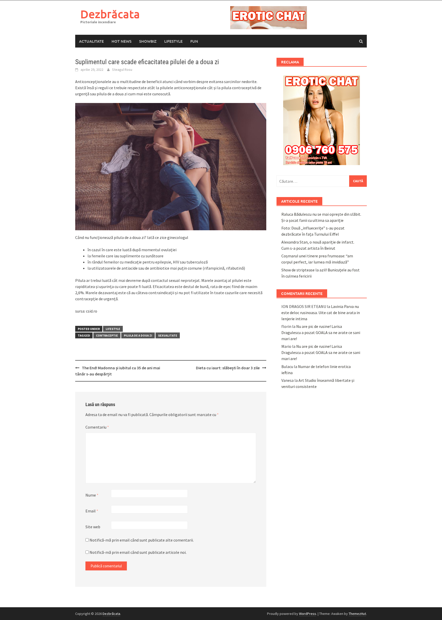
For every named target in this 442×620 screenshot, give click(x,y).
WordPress (307, 613)
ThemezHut (357, 613)
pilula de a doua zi (138, 335)
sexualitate (167, 335)
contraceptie (107, 335)
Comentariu (97, 427)
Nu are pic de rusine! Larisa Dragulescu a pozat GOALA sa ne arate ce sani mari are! (320, 332)
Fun (194, 41)
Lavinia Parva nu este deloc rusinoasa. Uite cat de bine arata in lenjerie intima (320, 312)
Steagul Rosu (122, 69)
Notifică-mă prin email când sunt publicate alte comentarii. (142, 540)
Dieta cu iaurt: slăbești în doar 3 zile (228, 367)
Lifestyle (173, 41)
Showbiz (148, 41)
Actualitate (91, 41)
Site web (92, 526)
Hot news (121, 41)
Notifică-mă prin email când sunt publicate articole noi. (138, 552)
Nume (91, 495)
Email (91, 510)
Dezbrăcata (110, 14)
